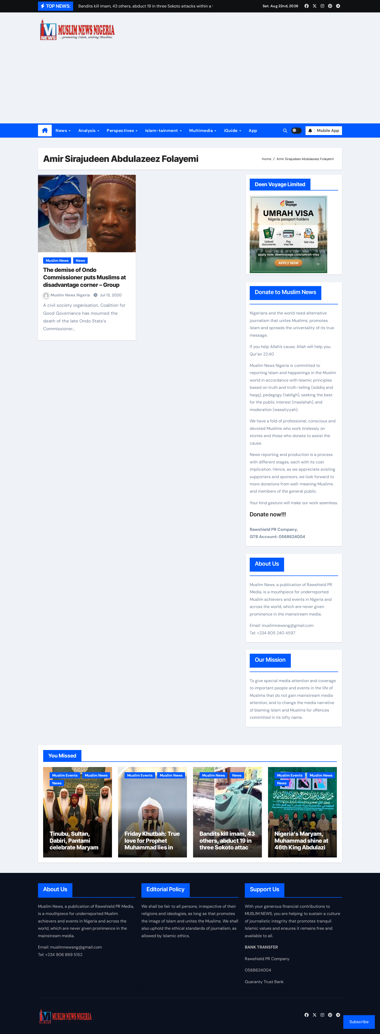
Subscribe (359, 1021)
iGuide (231, 130)
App (253, 130)
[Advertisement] (190, 85)
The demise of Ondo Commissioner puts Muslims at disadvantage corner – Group (84, 277)
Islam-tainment (162, 130)
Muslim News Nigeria (71, 295)
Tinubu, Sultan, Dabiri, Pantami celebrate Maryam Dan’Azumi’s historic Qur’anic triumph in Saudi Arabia (77, 850)
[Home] (45, 131)
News (62, 130)
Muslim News (57, 260)
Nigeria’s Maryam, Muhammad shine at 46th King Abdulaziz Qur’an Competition (302, 843)
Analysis (87, 130)
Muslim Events (65, 775)
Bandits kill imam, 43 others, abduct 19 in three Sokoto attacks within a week (227, 843)
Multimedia (201, 130)
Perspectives (121, 130)
